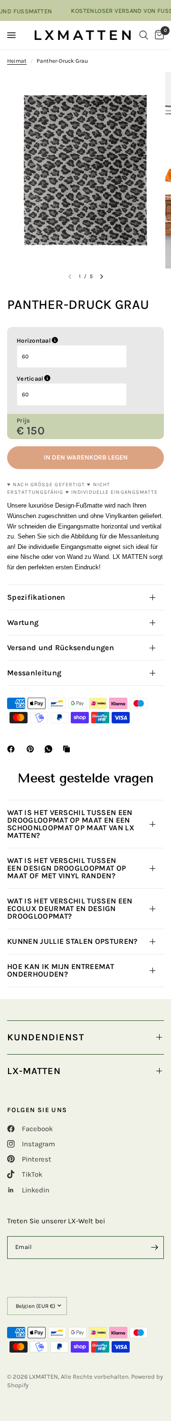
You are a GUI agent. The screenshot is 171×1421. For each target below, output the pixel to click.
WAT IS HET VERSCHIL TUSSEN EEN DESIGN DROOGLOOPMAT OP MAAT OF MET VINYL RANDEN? (66, 868)
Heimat (17, 61)
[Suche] (144, 35)
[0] (158, 35)
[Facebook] (13, 749)
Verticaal (78, 378)
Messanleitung (34, 672)
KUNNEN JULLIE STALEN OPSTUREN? (73, 941)
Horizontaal (82, 340)
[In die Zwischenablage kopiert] (68, 749)
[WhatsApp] (50, 749)
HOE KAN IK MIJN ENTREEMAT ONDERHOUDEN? (60, 970)
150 (36, 430)
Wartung (22, 622)
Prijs (23, 420)
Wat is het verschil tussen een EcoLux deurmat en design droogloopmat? (70, 908)
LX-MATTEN (34, 1071)
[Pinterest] (32, 749)
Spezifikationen (36, 597)
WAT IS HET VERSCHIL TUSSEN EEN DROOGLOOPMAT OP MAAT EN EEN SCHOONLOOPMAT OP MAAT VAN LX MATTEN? (70, 824)
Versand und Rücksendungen (60, 647)
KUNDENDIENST (45, 1037)
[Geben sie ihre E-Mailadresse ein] (154, 1247)
